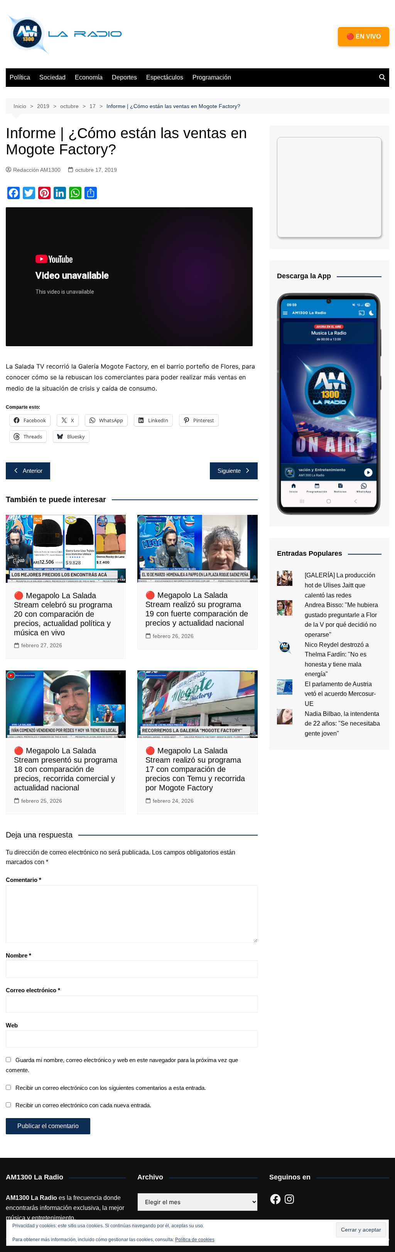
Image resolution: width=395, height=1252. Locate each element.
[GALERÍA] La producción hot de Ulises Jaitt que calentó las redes (340, 585)
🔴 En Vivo (363, 36)
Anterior (32, 470)
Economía (89, 77)
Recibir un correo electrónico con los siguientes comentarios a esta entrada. (110, 1088)
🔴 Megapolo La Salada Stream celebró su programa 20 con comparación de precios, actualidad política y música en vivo (63, 614)
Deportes (124, 77)
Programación (211, 77)
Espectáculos (164, 77)
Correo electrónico (33, 990)
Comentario (23, 879)
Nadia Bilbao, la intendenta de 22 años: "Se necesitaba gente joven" (342, 724)
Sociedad (52, 77)
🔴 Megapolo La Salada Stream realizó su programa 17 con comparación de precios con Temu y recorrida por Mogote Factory (195, 769)
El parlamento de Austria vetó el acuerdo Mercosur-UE (340, 694)
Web (12, 1025)
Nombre (18, 955)
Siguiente (229, 470)
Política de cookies (194, 1239)
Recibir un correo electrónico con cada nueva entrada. (83, 1105)
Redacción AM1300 (37, 170)
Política (20, 77)
